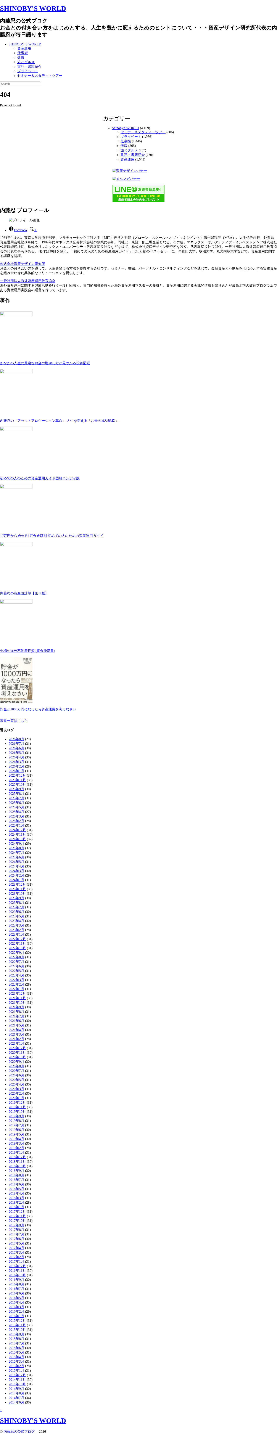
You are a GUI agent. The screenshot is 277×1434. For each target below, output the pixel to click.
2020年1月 (16, 1098)
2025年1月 (16, 825)
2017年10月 (17, 1220)
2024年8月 (16, 848)
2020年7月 (16, 1071)
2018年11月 (17, 1161)
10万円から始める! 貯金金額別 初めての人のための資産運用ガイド (51, 536)
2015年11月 (17, 1325)
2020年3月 (16, 1089)
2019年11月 (17, 1107)
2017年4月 (16, 1248)
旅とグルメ (26, 62)
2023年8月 (16, 902)
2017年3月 (16, 1252)
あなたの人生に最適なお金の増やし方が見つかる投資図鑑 (45, 363)
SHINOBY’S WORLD (25, 44)
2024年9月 (16, 843)
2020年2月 (16, 1093)
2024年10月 (17, 839)
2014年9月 (16, 1389)
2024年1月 (16, 880)
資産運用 (24, 48)
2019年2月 (16, 1148)
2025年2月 (16, 821)
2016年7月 (16, 1289)
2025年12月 (17, 775)
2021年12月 (17, 993)
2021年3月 (16, 1034)
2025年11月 (17, 780)
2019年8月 (16, 1120)
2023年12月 (17, 884)
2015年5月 (16, 1352)
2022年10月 (17, 948)
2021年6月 (16, 1021)
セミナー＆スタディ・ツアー (39, 75)
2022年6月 (16, 966)
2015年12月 (17, 1320)
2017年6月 (16, 1239)
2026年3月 (16, 762)
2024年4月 (16, 866)
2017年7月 (16, 1234)
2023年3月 (16, 925)
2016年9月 (16, 1279)
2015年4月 (16, 1357)
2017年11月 (17, 1216)
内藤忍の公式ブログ (20, 1431)
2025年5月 (16, 807)
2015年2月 (16, 1366)
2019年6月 (16, 1130)
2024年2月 (16, 875)
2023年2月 (16, 930)
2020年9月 (16, 1061)
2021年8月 (16, 1011)
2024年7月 (16, 852)
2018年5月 (16, 1189)
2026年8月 (16, 739)
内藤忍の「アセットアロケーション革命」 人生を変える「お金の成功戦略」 (59, 420)
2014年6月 (16, 1402)
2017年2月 (16, 1257)
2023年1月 (16, 934)
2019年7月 (16, 1125)
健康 (20, 57)
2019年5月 (16, 1134)
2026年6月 (16, 748)
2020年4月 (16, 1084)
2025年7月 (16, 798)
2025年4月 (16, 812)
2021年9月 (16, 1007)
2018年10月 (17, 1166)
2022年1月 (16, 989)
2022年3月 (16, 980)
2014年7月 (16, 1398)
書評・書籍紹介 (29, 66)
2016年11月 (17, 1270)
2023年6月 (16, 912)
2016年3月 (16, 1307)
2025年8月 (16, 793)
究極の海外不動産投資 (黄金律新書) (27, 651)
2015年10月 (17, 1329)
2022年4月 (16, 975)
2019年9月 (16, 1116)
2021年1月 (16, 1043)
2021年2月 (16, 1039)
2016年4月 (16, 1302)
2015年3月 (16, 1361)
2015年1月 (16, 1370)
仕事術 (22, 53)
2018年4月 (16, 1193)
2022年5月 (16, 971)
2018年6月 (16, 1184)
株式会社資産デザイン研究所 (22, 264)
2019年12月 (17, 1102)
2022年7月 (16, 961)
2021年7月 (16, 1016)
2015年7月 (16, 1343)
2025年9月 (16, 789)
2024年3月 (16, 871)
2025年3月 (16, 816)
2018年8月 (16, 1175)
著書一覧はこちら (14, 721)
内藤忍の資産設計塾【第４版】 (24, 593)
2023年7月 (16, 907)
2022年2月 (16, 984)
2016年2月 (16, 1311)
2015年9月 (16, 1334)
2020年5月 (16, 1080)
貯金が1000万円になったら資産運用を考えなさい (38, 709)
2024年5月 (16, 862)
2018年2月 (16, 1202)
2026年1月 (16, 771)
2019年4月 (16, 1139)
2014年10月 (17, 1384)
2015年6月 (16, 1348)
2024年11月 (17, 834)
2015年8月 (16, 1339)
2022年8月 (16, 957)
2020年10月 (17, 1057)
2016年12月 (17, 1266)
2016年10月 (17, 1275)
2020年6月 (16, 1075)
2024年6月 (16, 857)
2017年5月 (16, 1243)
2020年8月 (16, 1066)
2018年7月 (16, 1180)
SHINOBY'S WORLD (33, 8)
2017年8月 (16, 1230)
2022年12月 (17, 939)
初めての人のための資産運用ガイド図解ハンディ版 (40, 478)
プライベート (27, 71)
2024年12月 (17, 830)
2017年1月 (16, 1261)
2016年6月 (16, 1293)
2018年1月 (16, 1207)
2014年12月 (17, 1375)
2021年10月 (17, 1002)
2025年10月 (17, 784)
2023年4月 (16, 921)
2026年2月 (16, 766)
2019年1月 (16, 1152)
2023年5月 (16, 916)
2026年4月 (16, 757)
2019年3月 (16, 1143)
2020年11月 (17, 1052)
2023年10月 (17, 893)
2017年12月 (17, 1211)
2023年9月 (16, 898)
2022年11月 (17, 943)
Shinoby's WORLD (125, 128)
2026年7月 (16, 743)
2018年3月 (16, 1198)
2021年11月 (17, 998)
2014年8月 (16, 1393)
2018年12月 (17, 1157)
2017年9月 (16, 1225)
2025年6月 (16, 803)
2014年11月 (17, 1379)
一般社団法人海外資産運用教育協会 (27, 281)
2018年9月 (16, 1170)
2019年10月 (17, 1111)
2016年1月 (16, 1316)
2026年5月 (16, 753)
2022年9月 (16, 952)
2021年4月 (16, 1030)
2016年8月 (16, 1284)
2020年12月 (17, 1048)
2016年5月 (16, 1298)
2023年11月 (17, 889)
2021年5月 (16, 1025)
